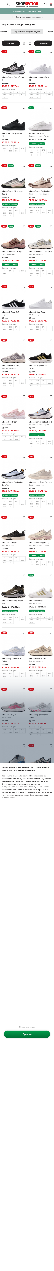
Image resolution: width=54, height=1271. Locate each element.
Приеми (27, 1034)
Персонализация (27, 1027)
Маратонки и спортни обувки (27, 31)
